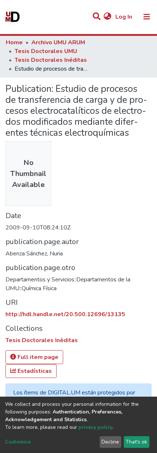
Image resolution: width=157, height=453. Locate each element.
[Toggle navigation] (147, 17)
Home (14, 42)
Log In (124, 17)
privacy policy (95, 427)
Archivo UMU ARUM (58, 42)
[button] (107, 16)
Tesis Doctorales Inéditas (51, 60)
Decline (110, 441)
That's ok (136, 441)
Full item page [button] (37, 357)
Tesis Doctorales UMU (46, 51)
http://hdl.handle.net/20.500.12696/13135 (65, 314)
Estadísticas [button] (34, 371)
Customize (18, 441)
